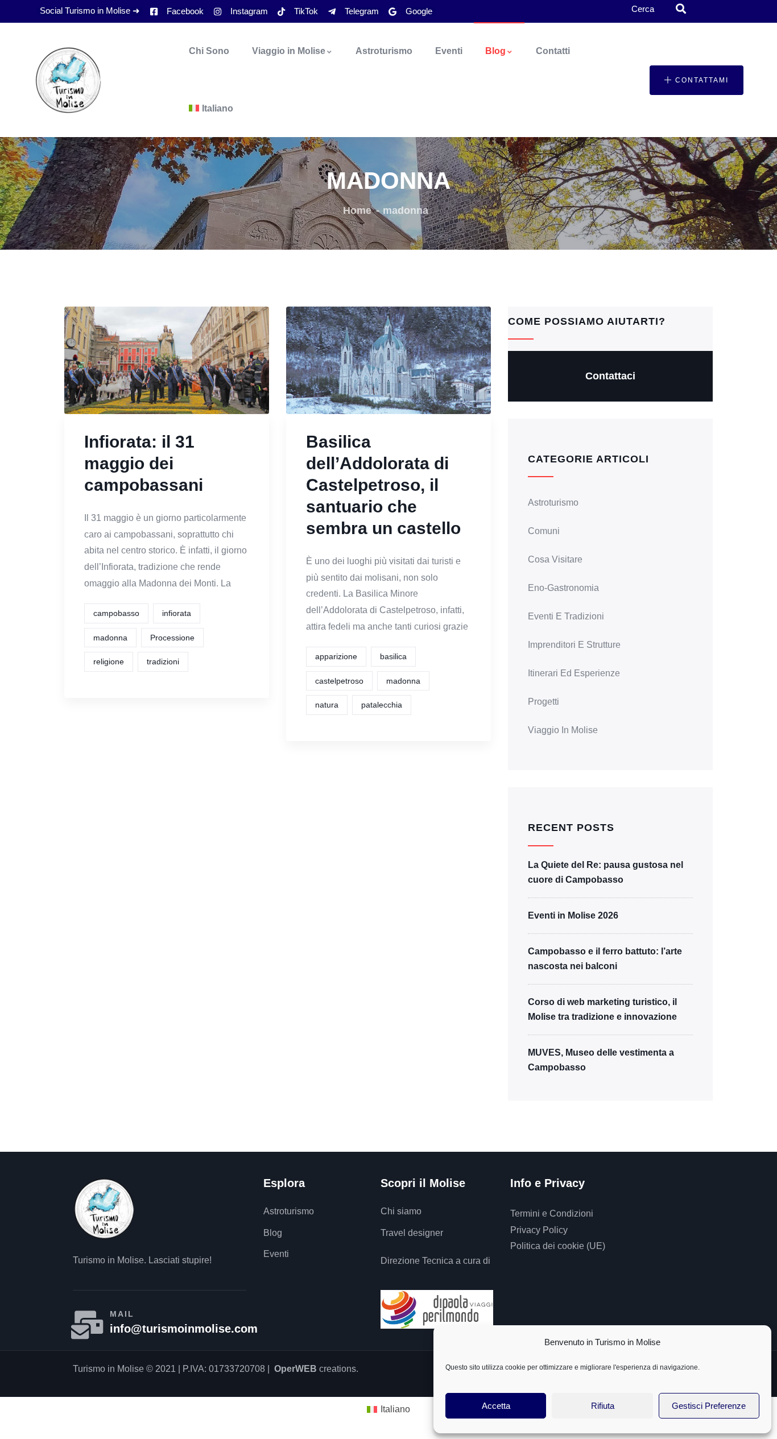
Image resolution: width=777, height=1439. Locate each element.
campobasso (116, 613)
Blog (495, 51)
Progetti (543, 701)
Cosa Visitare (555, 559)
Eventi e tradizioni (566, 616)
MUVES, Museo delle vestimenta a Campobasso (601, 1060)
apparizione (336, 656)
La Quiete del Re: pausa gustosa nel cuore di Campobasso (605, 872)
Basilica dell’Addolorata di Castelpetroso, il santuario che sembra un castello (383, 484)
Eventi (448, 51)
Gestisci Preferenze (709, 1406)
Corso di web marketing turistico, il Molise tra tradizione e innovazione (602, 1009)
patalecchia (381, 704)
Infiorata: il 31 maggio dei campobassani (143, 463)
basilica (393, 656)
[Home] (68, 80)
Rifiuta (602, 1406)
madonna (110, 637)
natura (326, 704)
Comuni (544, 531)
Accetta (496, 1406)
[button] (696, 80)
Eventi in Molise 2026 (573, 915)
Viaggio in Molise (288, 51)
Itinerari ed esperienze (574, 673)
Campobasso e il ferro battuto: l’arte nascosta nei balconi (605, 958)
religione (108, 661)
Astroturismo (384, 51)
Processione (172, 637)
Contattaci (610, 376)
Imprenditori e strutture (574, 645)
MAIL (122, 1313)
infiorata (176, 613)
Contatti (553, 51)
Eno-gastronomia (563, 588)
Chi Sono (209, 51)
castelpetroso (339, 680)
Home (357, 210)
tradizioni (163, 661)
